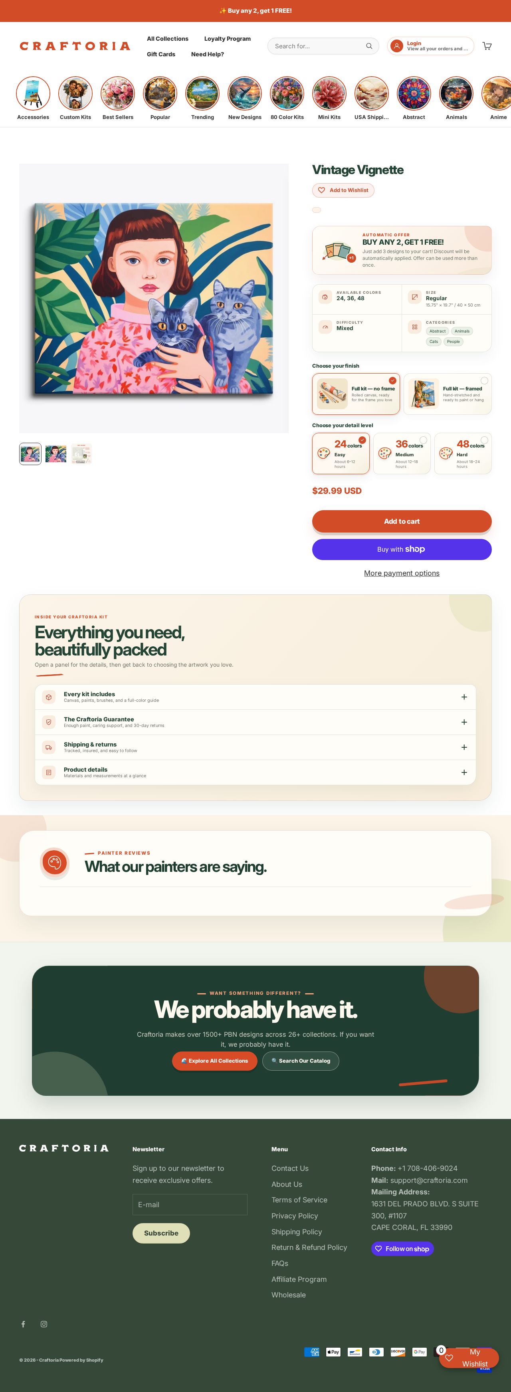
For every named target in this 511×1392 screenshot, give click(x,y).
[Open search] (369, 46)
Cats (434, 341)
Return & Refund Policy (309, 1247)
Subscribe (161, 1233)
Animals (462, 331)
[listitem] (33, 98)
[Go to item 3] (81, 454)
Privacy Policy (294, 1216)
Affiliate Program (299, 1279)
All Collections (167, 38)
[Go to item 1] (30, 454)
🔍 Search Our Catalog (300, 1060)
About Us (286, 1184)
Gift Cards (161, 54)
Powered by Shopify (81, 1360)
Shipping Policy (296, 1232)
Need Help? (207, 54)
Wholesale (288, 1295)
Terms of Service (299, 1200)
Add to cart (402, 521)
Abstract (438, 331)
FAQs (279, 1263)
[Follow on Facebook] (23, 1324)
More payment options (402, 573)
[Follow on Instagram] (44, 1324)
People (453, 341)
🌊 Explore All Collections (214, 1060)
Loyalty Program (227, 38)
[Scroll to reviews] (316, 210)
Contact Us (290, 1168)
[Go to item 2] (56, 454)
